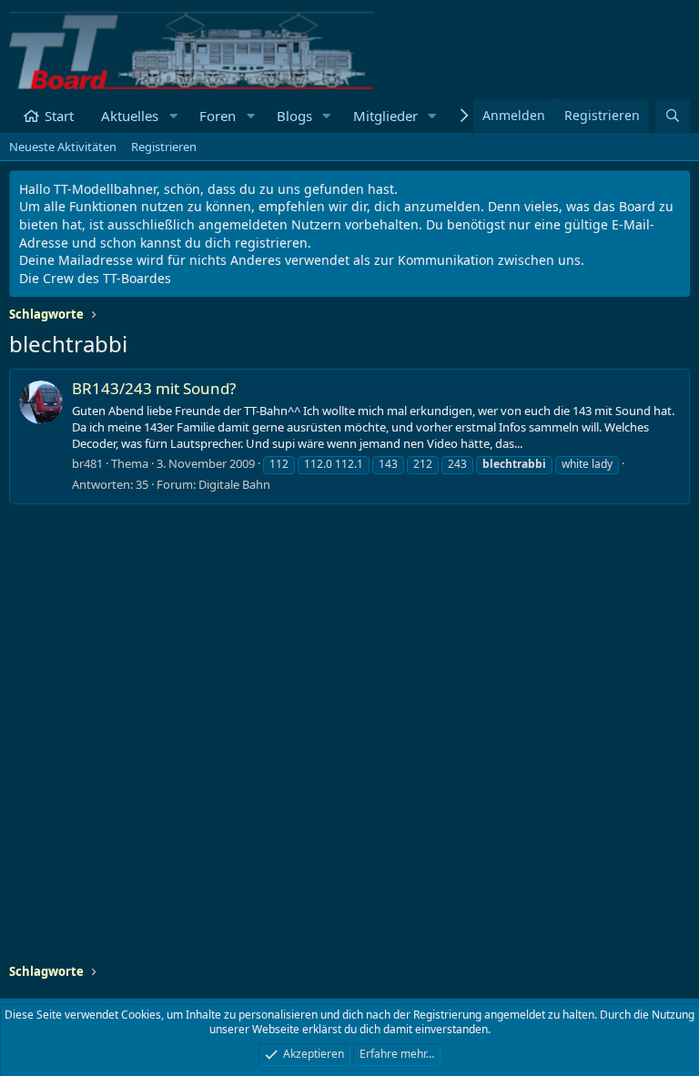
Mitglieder (385, 116)
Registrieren (164, 146)
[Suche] (672, 116)
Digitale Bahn (234, 484)
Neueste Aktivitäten (62, 146)
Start (59, 116)
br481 (87, 463)
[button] (173, 116)
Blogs (294, 116)
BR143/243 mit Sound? (154, 388)
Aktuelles (129, 116)
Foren (217, 116)
